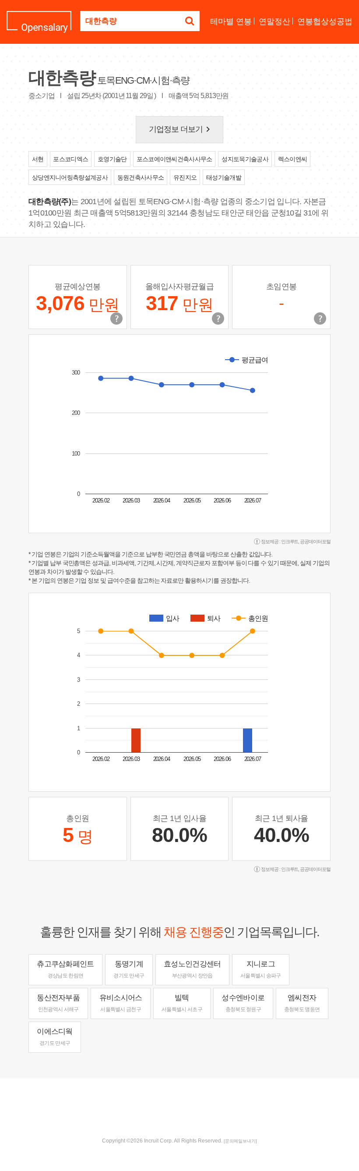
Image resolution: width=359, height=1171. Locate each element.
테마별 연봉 (231, 21)
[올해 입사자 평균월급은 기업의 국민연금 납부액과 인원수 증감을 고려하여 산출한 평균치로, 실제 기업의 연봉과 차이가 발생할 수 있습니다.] (218, 318)
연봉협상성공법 (324, 21)
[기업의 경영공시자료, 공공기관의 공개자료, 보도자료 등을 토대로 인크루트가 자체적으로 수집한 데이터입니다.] (320, 318)
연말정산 (274, 21)
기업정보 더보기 (181, 129)
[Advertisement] (179, 1106)
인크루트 (290, 541)
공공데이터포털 (315, 541)
